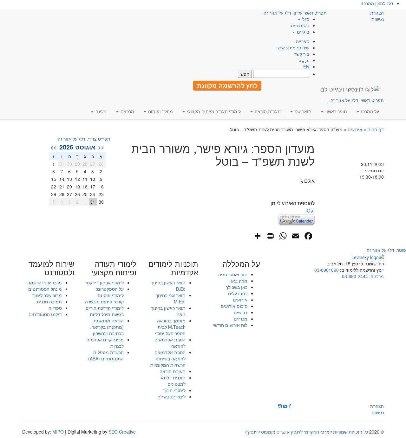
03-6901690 (326, 270)
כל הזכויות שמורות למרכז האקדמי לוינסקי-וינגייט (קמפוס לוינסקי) (306, 431)
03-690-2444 (355, 276)
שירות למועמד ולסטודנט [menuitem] (52, 267)
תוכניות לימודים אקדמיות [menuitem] (173, 267)
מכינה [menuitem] (100, 111)
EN (306, 66)
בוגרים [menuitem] (302, 32)
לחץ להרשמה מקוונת (227, 85)
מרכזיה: (376, 276)
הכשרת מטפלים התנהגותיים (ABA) (106, 355)
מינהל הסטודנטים (45, 289)
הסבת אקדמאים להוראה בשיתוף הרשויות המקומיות (168, 358)
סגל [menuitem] (305, 19)
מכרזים (240, 318)
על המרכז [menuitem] (369, 111)
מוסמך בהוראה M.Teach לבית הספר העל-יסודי (170, 326)
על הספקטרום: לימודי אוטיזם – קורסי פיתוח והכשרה (104, 295)
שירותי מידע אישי (292, 47)
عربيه (304, 60)
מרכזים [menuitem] (126, 111)
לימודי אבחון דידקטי (105, 282)
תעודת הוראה (173, 371)
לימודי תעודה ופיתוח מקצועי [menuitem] (213, 111)
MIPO (58, 431)
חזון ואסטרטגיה (232, 274)
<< (101, 147)
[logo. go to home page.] (349, 89)
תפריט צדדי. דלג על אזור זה (84, 139)
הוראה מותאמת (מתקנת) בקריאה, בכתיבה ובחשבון (107, 326)
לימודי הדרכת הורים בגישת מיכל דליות (105, 311)
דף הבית (375, 129)
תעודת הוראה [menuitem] (267, 111)
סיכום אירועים (234, 306)
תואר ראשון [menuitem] (335, 111)
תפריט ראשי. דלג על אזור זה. (356, 100)
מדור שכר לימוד (47, 295)
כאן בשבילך (236, 287)
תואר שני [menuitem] (302, 111)
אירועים (355, 129)
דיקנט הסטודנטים (45, 314)
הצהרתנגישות (377, 16)
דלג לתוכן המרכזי (377, 3)
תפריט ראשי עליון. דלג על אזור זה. (294, 13)
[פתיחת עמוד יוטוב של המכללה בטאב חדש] (285, 406)
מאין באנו (238, 280)
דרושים (240, 312)
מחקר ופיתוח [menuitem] (160, 111)
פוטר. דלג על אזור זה (386, 250)
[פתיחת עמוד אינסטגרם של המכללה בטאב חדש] (280, 406)
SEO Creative (122, 431)
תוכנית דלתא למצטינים (173, 380)
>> (53, 147)
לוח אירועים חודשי (230, 325)
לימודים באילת (171, 396)
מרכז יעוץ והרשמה (44, 282)
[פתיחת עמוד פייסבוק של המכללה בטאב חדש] (290, 406)
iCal (310, 210)
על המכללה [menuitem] (241, 263)
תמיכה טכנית (49, 301)
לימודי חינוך (174, 390)
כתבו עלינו (237, 293)
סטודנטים (300, 25)
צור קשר (301, 54)
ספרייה (302, 41)
